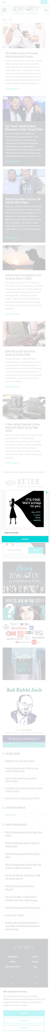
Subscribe (25, 539)
